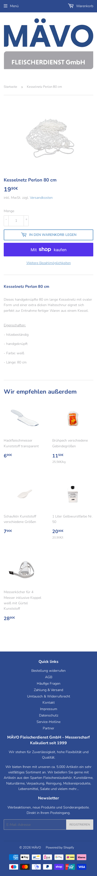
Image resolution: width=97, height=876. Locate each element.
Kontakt (49, 702)
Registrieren (79, 825)
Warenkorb (84, 6)
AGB (48, 677)
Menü (14, 6)
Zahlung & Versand (48, 690)
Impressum (48, 709)
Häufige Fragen (48, 683)
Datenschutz (48, 715)
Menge (9, 211)
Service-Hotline (48, 721)
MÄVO (36, 847)
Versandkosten (41, 197)
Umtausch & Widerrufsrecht (48, 696)
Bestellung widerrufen (48, 670)
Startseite (10, 87)
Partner (48, 728)
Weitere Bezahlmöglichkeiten (48, 263)
